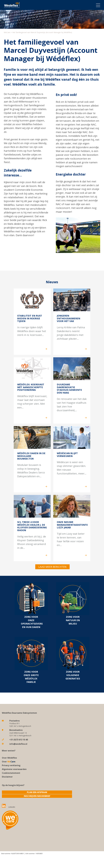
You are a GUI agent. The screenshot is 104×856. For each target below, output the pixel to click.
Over (9, 761)
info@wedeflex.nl (18, 744)
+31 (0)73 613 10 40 (18, 739)
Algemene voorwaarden (14, 769)
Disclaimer (7, 776)
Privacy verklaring (11, 765)
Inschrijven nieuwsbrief (37, 796)
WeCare (7, 32)
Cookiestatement (11, 773)
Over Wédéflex (9, 757)
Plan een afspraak (37, 792)
